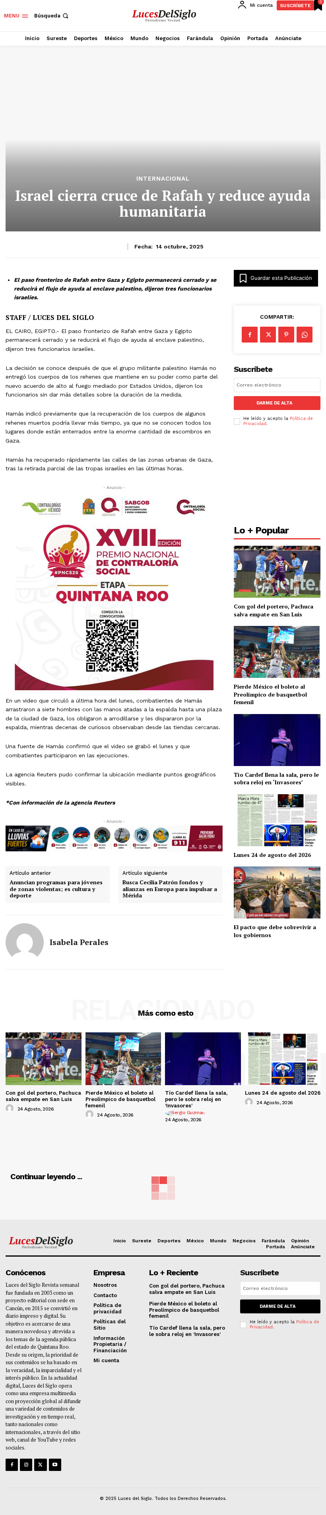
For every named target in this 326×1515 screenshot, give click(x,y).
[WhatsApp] (304, 335)
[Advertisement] (277, 478)
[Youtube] (55, 1465)
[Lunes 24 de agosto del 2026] (277, 820)
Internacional (163, 179)
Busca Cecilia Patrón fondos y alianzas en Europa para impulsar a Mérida (169, 889)
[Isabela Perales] (25, 942)
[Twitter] (40, 1465)
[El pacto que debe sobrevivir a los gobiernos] (277, 892)
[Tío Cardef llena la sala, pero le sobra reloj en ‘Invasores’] (277, 740)
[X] (268, 335)
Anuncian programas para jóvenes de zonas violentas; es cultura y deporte (56, 889)
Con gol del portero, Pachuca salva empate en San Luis (273, 610)
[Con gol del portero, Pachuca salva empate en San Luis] (277, 572)
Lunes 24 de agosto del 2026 (272, 855)
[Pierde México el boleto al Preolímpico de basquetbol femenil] (277, 652)
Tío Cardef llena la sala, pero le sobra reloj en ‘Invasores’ (276, 778)
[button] (52, 15)
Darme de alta (274, 403)
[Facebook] (250, 335)
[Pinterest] (286, 335)
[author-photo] (11, 1108)
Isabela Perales (79, 942)
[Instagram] (26, 1465)
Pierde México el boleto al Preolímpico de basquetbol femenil (270, 694)
